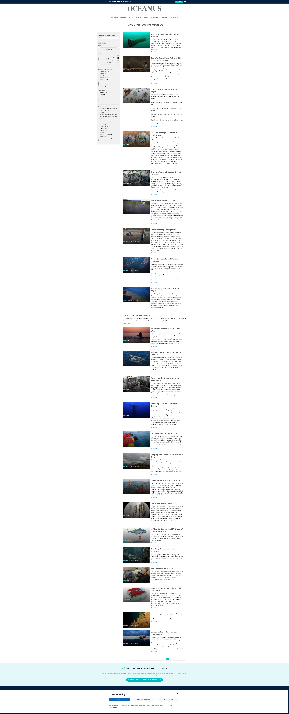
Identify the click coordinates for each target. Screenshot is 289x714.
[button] (177, 693)
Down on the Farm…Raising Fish (165, 480)
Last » (183, 659)
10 (150, 659)
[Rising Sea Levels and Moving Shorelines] (136, 265)
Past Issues (174, 18)
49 (174, 659)
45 (162, 659)
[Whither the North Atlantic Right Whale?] (136, 359)
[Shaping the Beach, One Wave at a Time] (136, 461)
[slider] (99, 47)
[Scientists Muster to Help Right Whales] (136, 335)
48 (171, 659)
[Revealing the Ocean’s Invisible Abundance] (136, 384)
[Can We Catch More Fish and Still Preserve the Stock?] (136, 64)
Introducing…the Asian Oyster (136, 315)
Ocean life (114, 18)
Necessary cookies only (144, 699)
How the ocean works (132, 46)
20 (153, 659)
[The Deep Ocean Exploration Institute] (136, 555)
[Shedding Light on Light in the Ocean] (136, 410)
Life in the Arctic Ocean (161, 504)
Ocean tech (164, 18)
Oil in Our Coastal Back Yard (164, 433)
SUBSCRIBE (179, 1)
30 (156, 659)
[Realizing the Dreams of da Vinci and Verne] (136, 594)
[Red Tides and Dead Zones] (136, 207)
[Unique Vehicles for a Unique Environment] (136, 638)
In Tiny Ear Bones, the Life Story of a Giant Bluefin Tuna (167, 530)
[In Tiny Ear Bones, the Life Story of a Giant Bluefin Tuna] (136, 535)
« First (142, 659)
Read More (154, 52)
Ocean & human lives (131, 101)
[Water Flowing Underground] (136, 236)
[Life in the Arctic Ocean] (136, 510)
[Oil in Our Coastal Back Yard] (136, 439)
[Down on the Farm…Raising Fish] (136, 487)
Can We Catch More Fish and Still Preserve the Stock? (166, 59)
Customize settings (168, 699)
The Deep (123, 18)
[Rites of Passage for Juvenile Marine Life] (136, 139)
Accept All (120, 699)
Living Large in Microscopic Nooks (166, 614)
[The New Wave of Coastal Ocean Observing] (136, 178)
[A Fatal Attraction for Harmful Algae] (136, 96)
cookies (139, 703)
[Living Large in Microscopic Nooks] (136, 620)
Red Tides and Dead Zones (163, 200)
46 (165, 659)
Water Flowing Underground (163, 230)
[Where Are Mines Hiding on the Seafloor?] (136, 40)
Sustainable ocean (130, 69)
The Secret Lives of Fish (162, 569)
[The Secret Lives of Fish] (136, 575)
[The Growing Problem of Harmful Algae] (136, 295)
